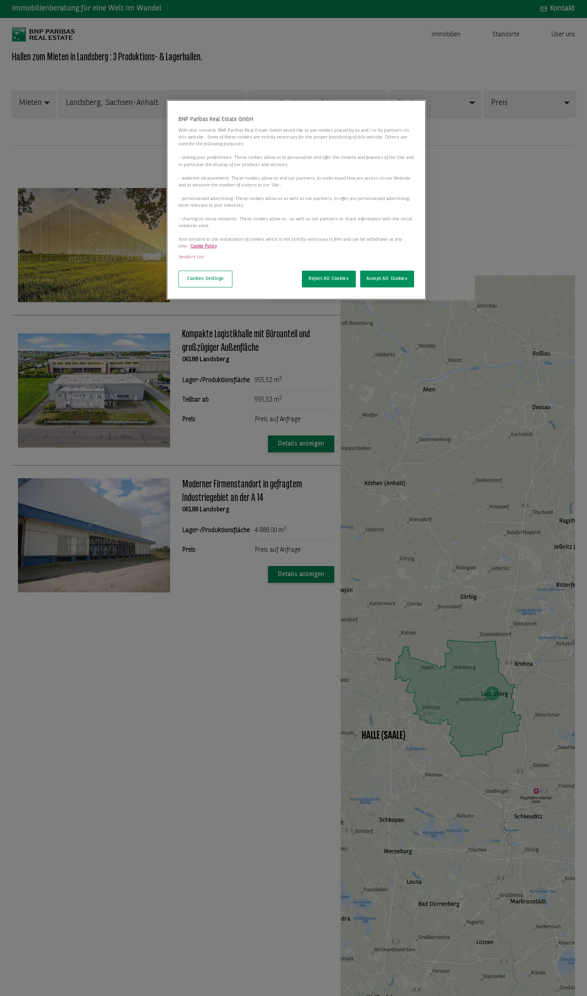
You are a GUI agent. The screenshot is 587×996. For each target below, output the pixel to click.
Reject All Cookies (329, 278)
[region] (296, 200)
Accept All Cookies (387, 278)
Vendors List (191, 257)
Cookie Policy (203, 246)
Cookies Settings (205, 278)
